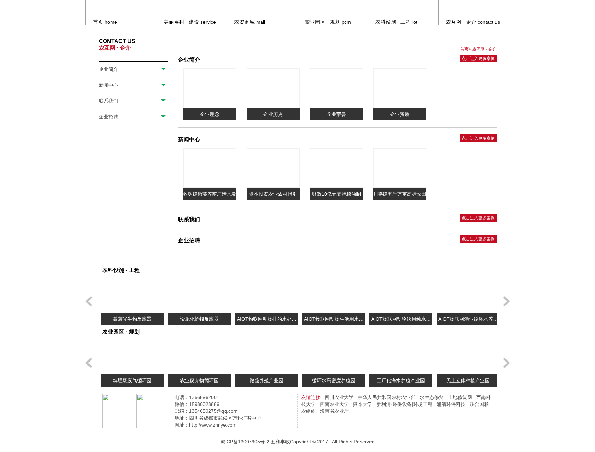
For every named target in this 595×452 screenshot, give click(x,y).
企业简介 (108, 69)
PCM (328, 22)
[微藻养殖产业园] (266, 356)
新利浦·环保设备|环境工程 (404, 404)
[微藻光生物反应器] (132, 295)
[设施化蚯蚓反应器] (199, 295)
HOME (105, 22)
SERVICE (190, 22)
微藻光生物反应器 (132, 319)
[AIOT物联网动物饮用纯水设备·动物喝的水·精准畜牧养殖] (400, 295)
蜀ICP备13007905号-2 (244, 441)
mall (249, 22)
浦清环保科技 (451, 404)
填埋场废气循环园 (132, 380)
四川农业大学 (339, 397)
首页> (465, 49)
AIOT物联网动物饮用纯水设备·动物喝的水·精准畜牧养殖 (400, 320)
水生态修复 (432, 397)
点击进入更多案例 (478, 58)
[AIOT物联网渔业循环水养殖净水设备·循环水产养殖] (468, 295)
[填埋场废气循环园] (132, 356)
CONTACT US (473, 22)
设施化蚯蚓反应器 (199, 319)
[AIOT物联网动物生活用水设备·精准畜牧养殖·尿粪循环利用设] (333, 295)
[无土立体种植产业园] (468, 356)
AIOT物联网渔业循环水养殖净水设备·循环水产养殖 (468, 320)
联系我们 (108, 101)
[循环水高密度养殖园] (333, 356)
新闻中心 (108, 85)
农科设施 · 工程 (121, 270)
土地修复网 (460, 397)
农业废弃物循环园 (199, 380)
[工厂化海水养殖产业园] (400, 356)
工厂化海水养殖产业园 (401, 380)
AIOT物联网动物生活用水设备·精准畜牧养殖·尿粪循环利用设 (333, 320)
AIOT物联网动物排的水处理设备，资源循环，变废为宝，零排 (266, 320)
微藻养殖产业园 (266, 380)
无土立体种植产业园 (468, 380)
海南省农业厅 (334, 411)
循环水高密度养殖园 (333, 380)
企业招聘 (108, 116)
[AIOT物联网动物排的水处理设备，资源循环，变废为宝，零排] (266, 295)
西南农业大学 (334, 404)
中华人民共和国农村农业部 (387, 397)
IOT (396, 22)
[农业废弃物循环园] (199, 356)
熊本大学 (362, 404)
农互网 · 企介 (484, 49)
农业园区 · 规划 (121, 332)
